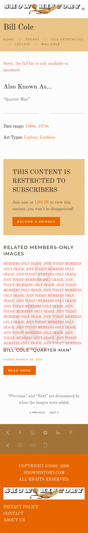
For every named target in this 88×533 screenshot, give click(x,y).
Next (53, 412)
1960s (30, 126)
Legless (30, 137)
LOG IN (42, 202)
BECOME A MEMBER (36, 221)
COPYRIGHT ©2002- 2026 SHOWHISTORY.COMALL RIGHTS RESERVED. (44, 473)
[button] (83, 9)
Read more (19, 370)
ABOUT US (14, 520)
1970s (43, 126)
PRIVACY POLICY (20, 507)
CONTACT (13, 514)
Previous (38, 412)
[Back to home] (42, 9)
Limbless (47, 137)
